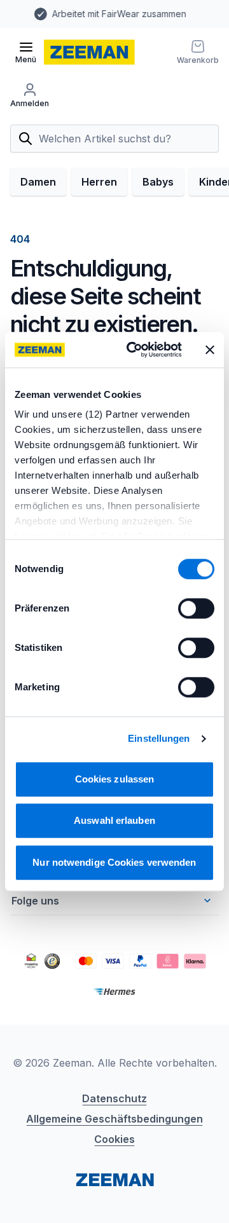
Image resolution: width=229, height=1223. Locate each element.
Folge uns (35, 900)
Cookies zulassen (115, 779)
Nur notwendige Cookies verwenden (114, 862)
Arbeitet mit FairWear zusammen (99, 13)
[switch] (196, 608)
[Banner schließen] (209, 349)
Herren (99, 181)
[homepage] (89, 52)
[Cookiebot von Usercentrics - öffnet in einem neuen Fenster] (134, 349)
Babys (158, 181)
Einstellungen (159, 738)
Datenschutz (114, 1098)
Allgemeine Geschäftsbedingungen (114, 1118)
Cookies (114, 1139)
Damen (38, 181)
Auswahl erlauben (114, 820)
